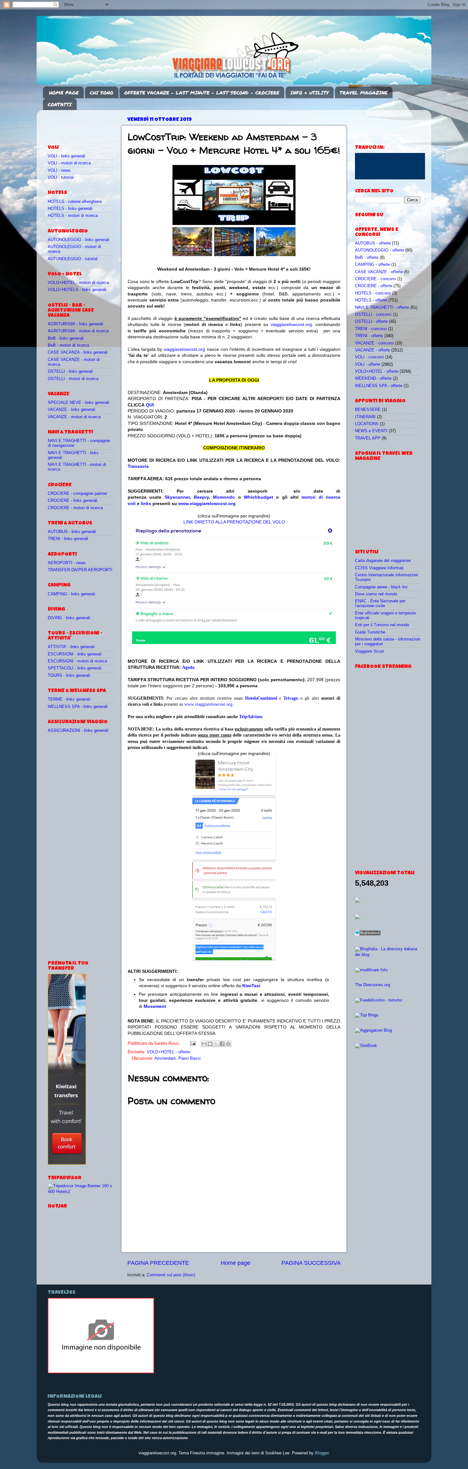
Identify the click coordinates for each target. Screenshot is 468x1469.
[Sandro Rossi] (101, 1372)
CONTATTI (60, 104)
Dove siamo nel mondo (376, 594)
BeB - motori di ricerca (68, 345)
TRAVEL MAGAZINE (363, 92)
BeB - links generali (66, 338)
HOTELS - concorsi (373, 293)
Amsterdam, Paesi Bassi (177, 1058)
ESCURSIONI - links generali (75, 654)
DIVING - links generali (69, 618)
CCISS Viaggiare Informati (379, 568)
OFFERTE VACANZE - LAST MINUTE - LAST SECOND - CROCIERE (201, 92)
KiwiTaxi (251, 985)
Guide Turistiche (370, 632)
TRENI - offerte (369, 336)
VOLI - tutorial (61, 177)
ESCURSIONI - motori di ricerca (77, 661)
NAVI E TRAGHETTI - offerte (382, 307)
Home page (235, 1263)
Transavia (138, 466)
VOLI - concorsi (369, 357)
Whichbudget (258, 497)
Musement (155, 1006)
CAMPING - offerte (372, 264)
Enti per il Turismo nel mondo (382, 625)
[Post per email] (192, 1043)
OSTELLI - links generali (70, 371)
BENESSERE (368, 409)
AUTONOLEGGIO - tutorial (72, 259)
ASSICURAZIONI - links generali (78, 730)
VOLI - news (59, 170)
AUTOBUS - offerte (373, 243)
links (146, 503)
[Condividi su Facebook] (222, 1044)
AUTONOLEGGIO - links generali (78, 240)
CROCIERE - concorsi (375, 279)
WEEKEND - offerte (373, 378)
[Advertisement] (85, 124)
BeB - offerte (367, 257)
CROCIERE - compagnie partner (77, 493)
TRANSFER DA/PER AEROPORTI (80, 570)
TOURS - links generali (69, 675)
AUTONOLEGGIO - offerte (379, 250)
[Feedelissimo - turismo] (378, 1000)
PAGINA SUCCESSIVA (311, 1263)
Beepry (201, 497)
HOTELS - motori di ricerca (73, 215)
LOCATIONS (367, 424)
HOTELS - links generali (70, 208)
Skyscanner (177, 497)
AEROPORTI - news (67, 563)
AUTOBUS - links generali (72, 532)
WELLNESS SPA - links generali (78, 706)
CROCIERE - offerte (373, 286)
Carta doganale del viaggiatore (383, 560)
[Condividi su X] (216, 1044)
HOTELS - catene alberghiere (75, 201)
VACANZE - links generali (71, 409)
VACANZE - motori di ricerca (74, 417)
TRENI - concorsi (371, 329)
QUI (150, 404)
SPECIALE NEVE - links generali (78, 402)
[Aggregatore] (367, 934)
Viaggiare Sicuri (369, 651)
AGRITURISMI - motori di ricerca (78, 331)
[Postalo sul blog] (210, 1044)
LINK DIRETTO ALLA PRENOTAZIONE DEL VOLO (234, 521)
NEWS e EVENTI (371, 431)
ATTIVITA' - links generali (71, 647)
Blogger (322, 1453)
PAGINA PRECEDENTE (158, 1263)
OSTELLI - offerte (371, 321)
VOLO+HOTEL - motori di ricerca (78, 283)
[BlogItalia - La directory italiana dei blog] (387, 955)
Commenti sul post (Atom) (171, 1275)
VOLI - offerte (367, 364)
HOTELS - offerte (371, 300)
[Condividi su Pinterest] (228, 1044)
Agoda (188, 667)
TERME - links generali (69, 699)
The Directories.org (372, 985)
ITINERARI (365, 417)
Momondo (224, 497)
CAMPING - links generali (71, 594)
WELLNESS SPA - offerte (378, 386)
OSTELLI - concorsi (373, 314)
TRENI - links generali (68, 539)
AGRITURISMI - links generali (75, 324)
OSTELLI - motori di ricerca (73, 379)
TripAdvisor (250, 716)
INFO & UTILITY (309, 92)
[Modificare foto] (371, 970)
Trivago (290, 698)
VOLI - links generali (66, 156)
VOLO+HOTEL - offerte (168, 1052)
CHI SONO (101, 92)
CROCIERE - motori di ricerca (75, 508)
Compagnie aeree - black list (381, 587)
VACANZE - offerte (372, 350)
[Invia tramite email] (204, 1044)
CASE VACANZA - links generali (78, 352)
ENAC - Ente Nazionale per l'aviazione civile (380, 603)
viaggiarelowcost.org (291, 324)
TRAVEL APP (367, 438)
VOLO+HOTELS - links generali (77, 290)
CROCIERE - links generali (72, 500)
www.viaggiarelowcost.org (207, 503)
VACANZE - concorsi (374, 343)
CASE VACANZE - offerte (379, 272)
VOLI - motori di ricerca (69, 163)
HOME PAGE (64, 92)
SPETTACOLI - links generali (75, 668)
